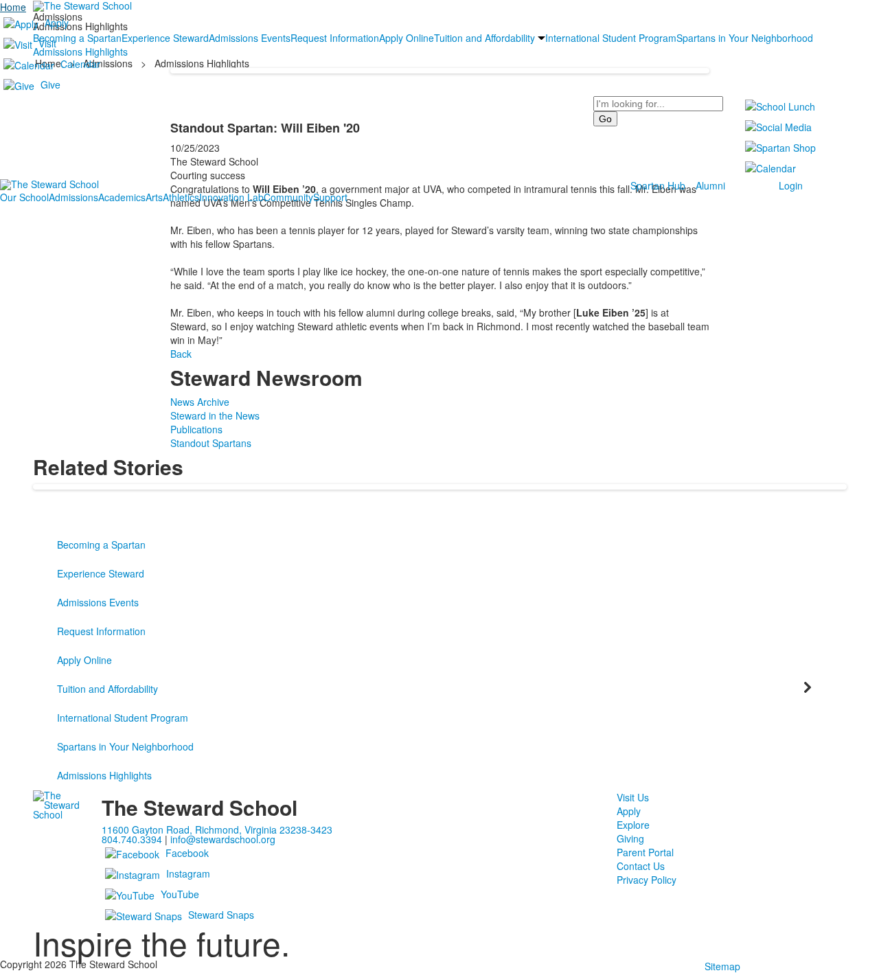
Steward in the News (215, 415)
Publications (196, 429)
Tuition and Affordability (107, 689)
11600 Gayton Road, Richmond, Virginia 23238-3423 (217, 829)
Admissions (73, 197)
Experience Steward (100, 573)
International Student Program (122, 717)
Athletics (181, 197)
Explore (633, 825)
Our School (24, 197)
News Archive (199, 402)
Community (288, 197)
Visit (47, 43)
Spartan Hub (657, 185)
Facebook (187, 853)
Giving (630, 838)
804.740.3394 (132, 839)
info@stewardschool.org (222, 839)
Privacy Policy (646, 879)
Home (13, 7)
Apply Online (84, 660)
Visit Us (633, 797)
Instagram (188, 873)
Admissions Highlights (104, 775)
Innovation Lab (231, 197)
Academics (122, 197)
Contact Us (641, 866)
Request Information (101, 631)
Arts (154, 197)
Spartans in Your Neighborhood (125, 746)
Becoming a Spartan (101, 544)
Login (791, 185)
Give (50, 84)
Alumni (710, 185)
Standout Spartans (210, 443)
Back (181, 353)
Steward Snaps (221, 915)
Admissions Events (98, 602)
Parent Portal (645, 852)
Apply (57, 23)
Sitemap (722, 966)
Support (330, 197)
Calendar (80, 64)
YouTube (180, 894)
